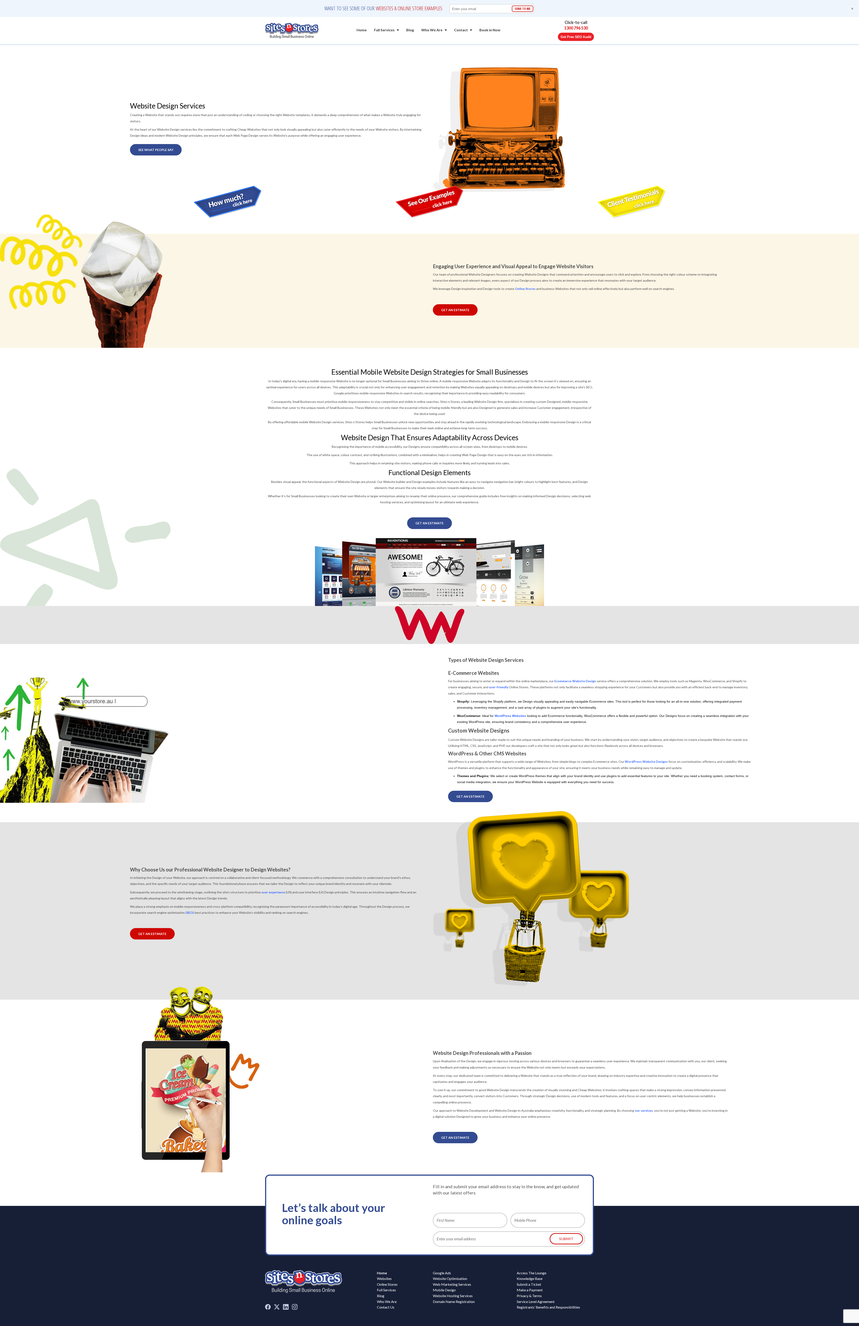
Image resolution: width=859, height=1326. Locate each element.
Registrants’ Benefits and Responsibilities (548, 1307)
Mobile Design (444, 1290)
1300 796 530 (576, 28)
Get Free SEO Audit (576, 37)
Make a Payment (530, 1290)
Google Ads (442, 1273)
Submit (566, 1239)
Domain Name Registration (454, 1301)
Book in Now (489, 30)
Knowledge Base (529, 1278)
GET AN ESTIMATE (455, 310)
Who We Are (431, 30)
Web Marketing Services (452, 1284)
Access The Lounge (531, 1273)
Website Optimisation (450, 1278)
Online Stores (387, 1284)
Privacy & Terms (529, 1296)
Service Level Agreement (536, 1301)
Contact (461, 30)
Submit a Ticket (529, 1284)
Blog (410, 30)
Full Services (384, 30)
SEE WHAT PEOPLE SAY (155, 150)
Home (362, 30)
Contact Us (385, 1307)
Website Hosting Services (453, 1296)
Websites (384, 1278)
